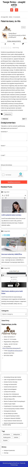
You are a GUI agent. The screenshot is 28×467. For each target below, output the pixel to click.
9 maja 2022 (6, 192)
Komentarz (4, 131)
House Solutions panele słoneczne (13, 420)
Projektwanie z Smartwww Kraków (13, 406)
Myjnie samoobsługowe (10, 389)
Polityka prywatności (9, 450)
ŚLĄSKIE (5, 440)
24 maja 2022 (4, 17)
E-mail (3, 155)
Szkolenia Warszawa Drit (10, 387)
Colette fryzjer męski (9, 403)
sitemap (6, 453)
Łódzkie (16, 437)
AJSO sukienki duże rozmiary (11, 215)
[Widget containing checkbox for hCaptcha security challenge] (12, 175)
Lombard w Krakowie (9, 391)
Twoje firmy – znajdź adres (14, 3)
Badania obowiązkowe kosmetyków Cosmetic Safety (12, 424)
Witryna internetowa (6, 165)
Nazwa (3, 145)
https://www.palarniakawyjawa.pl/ (11, 348)
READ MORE (15, 234)
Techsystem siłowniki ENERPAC (12, 418)
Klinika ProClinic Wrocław (10, 382)
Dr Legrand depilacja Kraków (11, 416)
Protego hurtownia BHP (10, 384)
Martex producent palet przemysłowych (14, 401)
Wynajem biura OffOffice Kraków (12, 396)
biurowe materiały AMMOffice (11, 254)
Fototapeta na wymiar (10, 411)
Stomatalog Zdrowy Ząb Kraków (12, 377)
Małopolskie (8, 114)
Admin (10, 17)
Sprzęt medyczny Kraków (10, 413)
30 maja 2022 (6, 268)
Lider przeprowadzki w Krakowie (13, 379)
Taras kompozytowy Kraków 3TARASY (14, 408)
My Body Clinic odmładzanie (11, 394)
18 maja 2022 (6, 231)
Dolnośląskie (6, 434)
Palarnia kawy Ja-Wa (9, 399)
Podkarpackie (7, 437)
